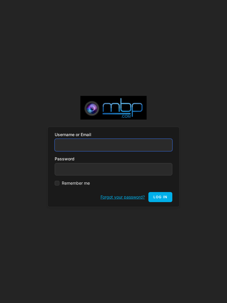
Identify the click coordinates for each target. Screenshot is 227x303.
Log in (160, 197)
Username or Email (73, 134)
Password (64, 158)
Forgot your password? (122, 196)
